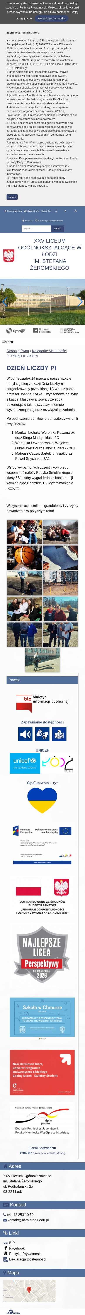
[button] (80, 302)
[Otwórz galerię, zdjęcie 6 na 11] (60, 583)
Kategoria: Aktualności (49, 351)
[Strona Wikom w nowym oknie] (13, 1312)
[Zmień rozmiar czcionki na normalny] (56, 211)
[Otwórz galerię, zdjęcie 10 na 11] (60, 635)
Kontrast (28, 220)
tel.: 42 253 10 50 (20, 1215)
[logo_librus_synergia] (15, 330)
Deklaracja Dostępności (27, 1259)
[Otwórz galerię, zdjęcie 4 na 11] (60, 558)
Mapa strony (32, 211)
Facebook (16, 1248)
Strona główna (14, 211)
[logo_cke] (69, 330)
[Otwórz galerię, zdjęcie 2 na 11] (60, 532)
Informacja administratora (50, 220)
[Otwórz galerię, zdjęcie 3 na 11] (24, 558)
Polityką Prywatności (32, 7)
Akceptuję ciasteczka (51, 18)
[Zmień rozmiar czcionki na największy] (75, 211)
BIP (11, 1243)
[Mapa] (29, 1291)
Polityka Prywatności (24, 1254)
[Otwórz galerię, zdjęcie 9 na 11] (24, 635)
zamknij (12, 197)
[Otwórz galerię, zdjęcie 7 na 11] (24, 609)
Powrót (14, 680)
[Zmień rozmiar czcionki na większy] (65, 211)
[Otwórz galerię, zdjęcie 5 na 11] (24, 583)
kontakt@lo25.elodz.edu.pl (28, 1220)
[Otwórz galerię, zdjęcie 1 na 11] (24, 532)
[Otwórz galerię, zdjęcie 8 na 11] (60, 609)
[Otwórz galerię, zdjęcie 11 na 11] (42, 660)
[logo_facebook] (42, 330)
